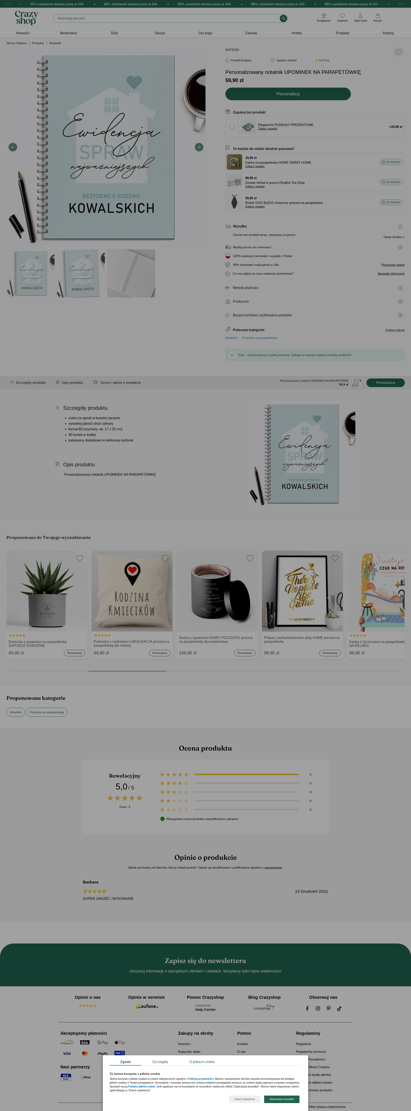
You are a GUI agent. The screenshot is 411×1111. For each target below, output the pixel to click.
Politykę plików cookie (141, 1086)
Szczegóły (160, 1062)
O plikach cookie (202, 1062)
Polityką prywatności (201, 1079)
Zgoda (125, 1062)
